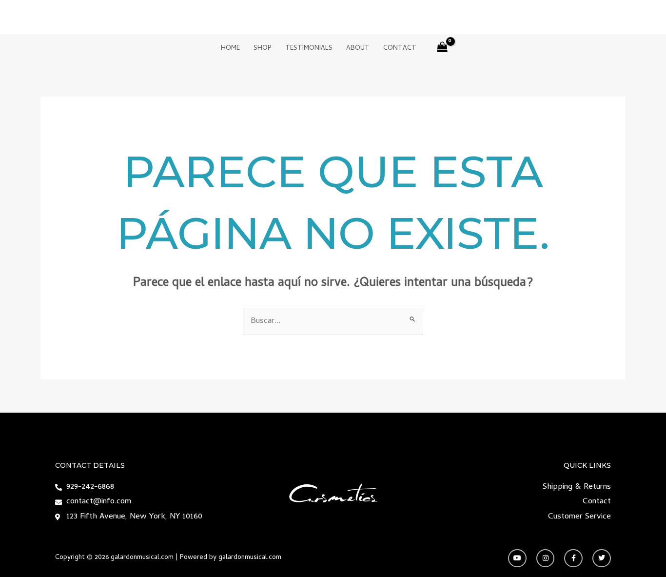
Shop (263, 48)
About (358, 48)
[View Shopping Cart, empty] (442, 49)
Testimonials (309, 48)
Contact (399, 48)
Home (230, 48)
